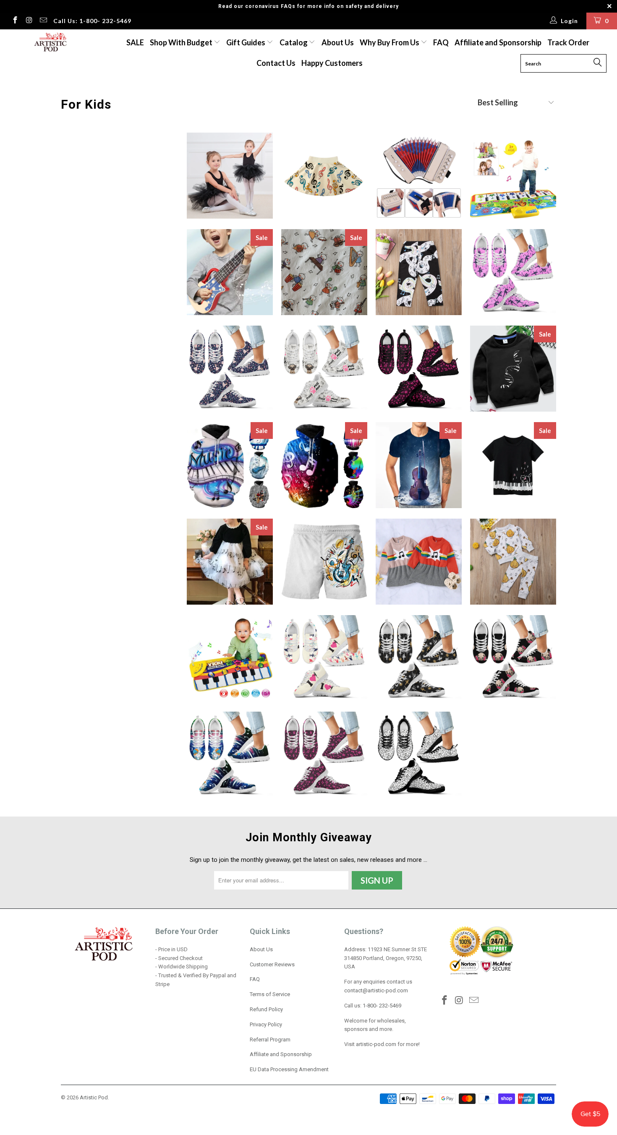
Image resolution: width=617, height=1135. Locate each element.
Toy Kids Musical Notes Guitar (230, 272)
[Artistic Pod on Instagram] (29, 21)
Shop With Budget (182, 42)
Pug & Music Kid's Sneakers (324, 369)
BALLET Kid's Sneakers (419, 658)
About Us (338, 42)
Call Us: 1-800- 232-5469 (92, 20)
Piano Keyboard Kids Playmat (230, 658)
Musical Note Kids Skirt (324, 176)
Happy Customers (332, 63)
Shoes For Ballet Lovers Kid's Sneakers (513, 272)
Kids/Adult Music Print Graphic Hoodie (230, 465)
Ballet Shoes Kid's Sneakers (230, 369)
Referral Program (270, 1039)
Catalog (294, 42)
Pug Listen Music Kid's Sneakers (513, 658)
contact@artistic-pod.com (376, 990)
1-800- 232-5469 (382, 1005)
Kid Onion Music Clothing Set (513, 562)
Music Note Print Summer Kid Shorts (324, 562)
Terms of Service (270, 994)
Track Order (568, 42)
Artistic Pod (94, 1097)
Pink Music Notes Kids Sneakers (419, 369)
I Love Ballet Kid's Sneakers (324, 658)
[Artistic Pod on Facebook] (14, 21)
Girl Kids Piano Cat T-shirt (513, 465)
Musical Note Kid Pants (419, 272)
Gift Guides (246, 42)
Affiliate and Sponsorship (498, 42)
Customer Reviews (272, 964)
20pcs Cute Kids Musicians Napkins (324, 272)
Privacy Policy (266, 1024)
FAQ (441, 42)
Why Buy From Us (390, 42)
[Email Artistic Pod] (43, 21)
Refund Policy (266, 1009)
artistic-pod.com (375, 1044)
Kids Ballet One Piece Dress (230, 176)
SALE (135, 42)
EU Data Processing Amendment (289, 1069)
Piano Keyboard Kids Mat (513, 176)
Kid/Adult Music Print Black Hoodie (324, 465)
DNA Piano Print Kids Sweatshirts (513, 369)
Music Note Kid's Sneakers (419, 755)
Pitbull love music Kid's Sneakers (230, 755)
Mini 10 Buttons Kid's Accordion (419, 176)
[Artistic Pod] (49, 42)
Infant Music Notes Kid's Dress (419, 562)
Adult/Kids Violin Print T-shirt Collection (419, 465)
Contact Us (275, 63)
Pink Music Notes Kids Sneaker (324, 755)
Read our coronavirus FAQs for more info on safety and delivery (308, 6)
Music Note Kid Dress (230, 562)
